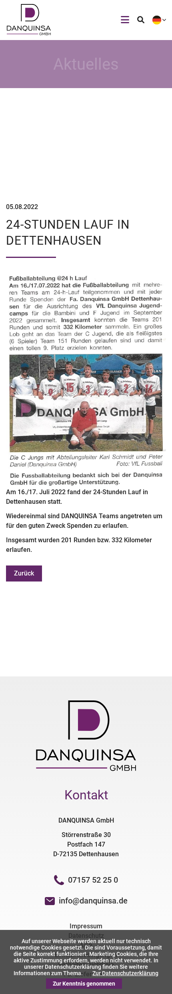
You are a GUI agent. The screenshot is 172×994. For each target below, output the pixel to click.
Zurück (24, 573)
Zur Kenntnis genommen (84, 983)
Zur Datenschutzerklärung (125, 973)
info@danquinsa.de (93, 900)
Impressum (86, 926)
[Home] (29, 33)
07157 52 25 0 (93, 880)
